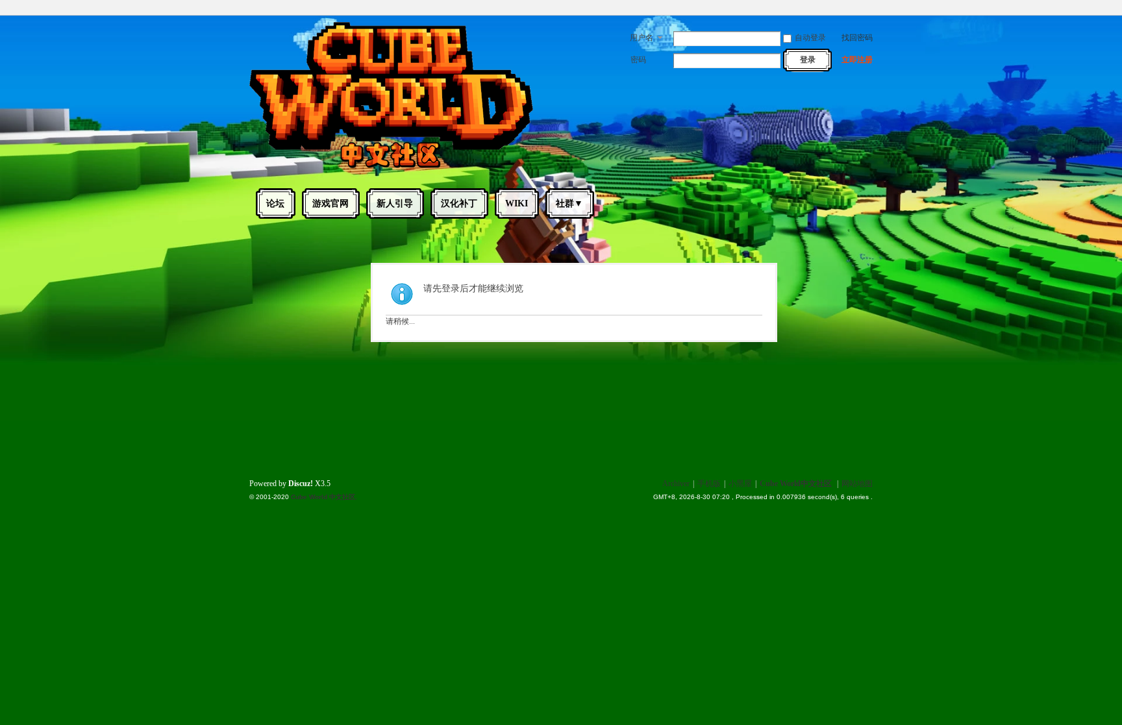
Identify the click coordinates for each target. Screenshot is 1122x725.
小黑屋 (740, 483)
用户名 (641, 37)
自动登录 (810, 37)
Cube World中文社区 (796, 483)
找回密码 (857, 37)
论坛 (275, 203)
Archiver (676, 483)
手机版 (709, 483)
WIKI (516, 203)
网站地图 (857, 483)
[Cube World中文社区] (391, 167)
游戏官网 (330, 203)
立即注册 (857, 59)
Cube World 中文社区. (324, 496)
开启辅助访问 (869, 9)
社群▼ (569, 203)
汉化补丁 (459, 203)
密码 (638, 59)
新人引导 (395, 203)
